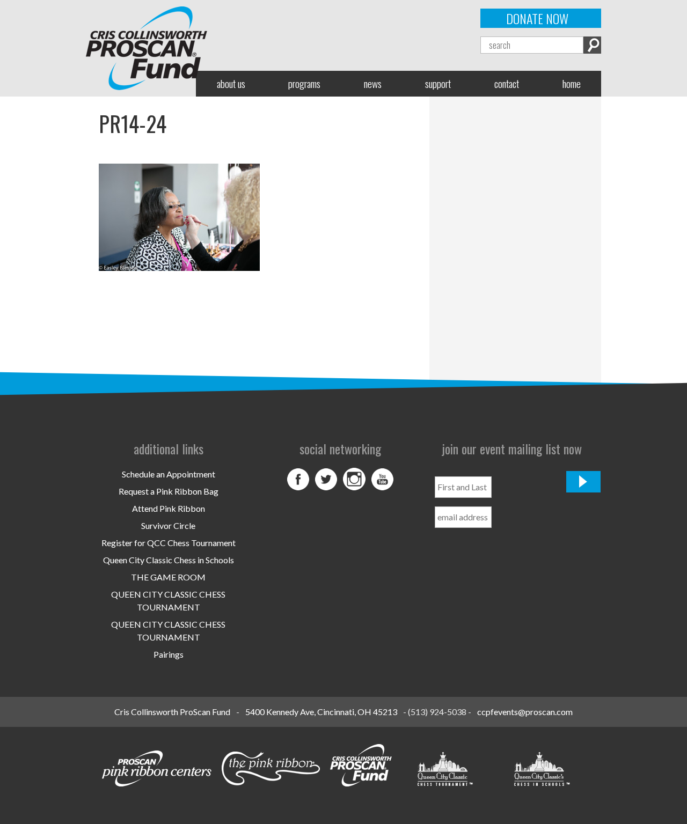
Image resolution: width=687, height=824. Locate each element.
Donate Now (537, 18)
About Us (231, 83)
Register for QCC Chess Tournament (168, 543)
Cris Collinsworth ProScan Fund (172, 712)
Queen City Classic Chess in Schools (168, 560)
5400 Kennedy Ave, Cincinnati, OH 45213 (321, 712)
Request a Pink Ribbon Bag (168, 491)
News (373, 83)
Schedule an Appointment (168, 474)
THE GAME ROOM (168, 577)
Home (571, 83)
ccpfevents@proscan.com (525, 712)
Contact (506, 83)
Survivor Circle (168, 525)
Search (592, 45)
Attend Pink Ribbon (168, 508)
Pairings (169, 654)
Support (438, 83)
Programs (304, 83)
